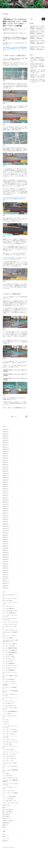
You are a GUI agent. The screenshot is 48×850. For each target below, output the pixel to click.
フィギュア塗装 (5, 773)
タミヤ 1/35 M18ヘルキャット (8, 665)
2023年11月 (4, 502)
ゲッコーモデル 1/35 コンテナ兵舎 (9, 626)
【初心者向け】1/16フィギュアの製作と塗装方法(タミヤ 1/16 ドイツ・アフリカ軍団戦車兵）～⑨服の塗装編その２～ (37, 27)
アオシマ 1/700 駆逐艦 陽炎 (8, 612)
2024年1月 (4, 497)
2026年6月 (4, 433)
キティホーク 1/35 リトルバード (9, 622)
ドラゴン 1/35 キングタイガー (8, 729)
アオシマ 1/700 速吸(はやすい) (8, 610)
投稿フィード (4, 836)
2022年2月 (4, 548)
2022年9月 (4, 532)
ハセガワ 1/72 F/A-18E (7, 749)
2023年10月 (4, 504)
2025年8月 (4, 455)
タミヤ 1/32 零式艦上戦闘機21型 (9, 652)
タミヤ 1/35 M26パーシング (8, 667)
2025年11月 (4, 449)
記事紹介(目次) (5, 822)
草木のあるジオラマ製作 (6, 820)
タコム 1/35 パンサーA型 (7, 645)
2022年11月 (4, 528)
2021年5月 (4, 568)
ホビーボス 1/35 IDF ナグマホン (9, 777)
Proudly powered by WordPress (8, 847)
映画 (3, 807)
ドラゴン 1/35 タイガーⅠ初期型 (9, 731)
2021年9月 (4, 559)
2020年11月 (4, 581)
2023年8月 (4, 508)
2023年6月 (4, 513)
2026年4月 (4, 438)
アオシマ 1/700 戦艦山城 (7, 608)
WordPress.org (5, 840)
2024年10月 (4, 477)
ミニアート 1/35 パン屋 (7, 790)
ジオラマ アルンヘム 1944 (7, 635)
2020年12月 (4, 579)
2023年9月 (4, 506)
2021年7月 (4, 563)
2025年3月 (4, 466)
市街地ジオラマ (5, 805)
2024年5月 (4, 488)
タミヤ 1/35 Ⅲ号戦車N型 (7, 679)
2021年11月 (4, 554)
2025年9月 (4, 453)
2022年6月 (4, 539)
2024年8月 (4, 482)
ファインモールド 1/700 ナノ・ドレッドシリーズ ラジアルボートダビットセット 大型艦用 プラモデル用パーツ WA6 (14, 199)
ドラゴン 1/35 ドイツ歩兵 (7, 733)
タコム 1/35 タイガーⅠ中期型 (8, 643)
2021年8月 (4, 561)
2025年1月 (4, 471)
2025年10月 (4, 451)
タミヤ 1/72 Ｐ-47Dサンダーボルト (9, 715)
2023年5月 (4, 515)
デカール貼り (4, 721)
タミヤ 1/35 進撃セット (7, 703)
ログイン (4, 834)
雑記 (3, 827)
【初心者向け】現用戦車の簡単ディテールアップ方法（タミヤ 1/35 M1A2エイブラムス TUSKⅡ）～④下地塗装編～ (37, 59)
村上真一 (32, 67)
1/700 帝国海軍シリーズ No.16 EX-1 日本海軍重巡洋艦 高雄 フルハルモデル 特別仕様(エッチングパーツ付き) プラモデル (15, 49)
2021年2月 (4, 574)
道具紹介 (4, 825)
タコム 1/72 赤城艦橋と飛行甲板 (9, 648)
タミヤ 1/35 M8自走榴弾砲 (7, 670)
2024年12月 (4, 473)
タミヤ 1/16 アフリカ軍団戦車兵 (9, 650)
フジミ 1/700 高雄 (6, 775)
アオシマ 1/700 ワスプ (7, 606)
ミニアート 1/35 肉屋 (6, 798)
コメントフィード (5, 838)
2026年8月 (4, 429)
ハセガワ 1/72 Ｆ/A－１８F (8, 754)
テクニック (4, 719)
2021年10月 (4, 557)
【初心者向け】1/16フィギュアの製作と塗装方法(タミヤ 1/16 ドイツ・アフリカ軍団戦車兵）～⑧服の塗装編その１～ (37, 32)
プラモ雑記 (8, 4)
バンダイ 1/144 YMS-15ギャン (8, 756)
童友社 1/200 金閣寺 (6, 809)
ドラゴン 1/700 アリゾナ (7, 739)
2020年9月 (4, 585)
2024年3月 (4, 493)
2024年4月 (4, 491)
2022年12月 (4, 526)
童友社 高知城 (5, 816)
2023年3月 (4, 519)
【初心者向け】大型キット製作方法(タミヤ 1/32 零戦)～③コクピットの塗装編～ (37, 81)
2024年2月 (4, 495)
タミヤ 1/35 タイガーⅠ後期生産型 (9, 687)
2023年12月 (4, 499)
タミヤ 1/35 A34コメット (7, 659)
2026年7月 (4, 431)
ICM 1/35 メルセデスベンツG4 (8, 598)
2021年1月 (4, 576)
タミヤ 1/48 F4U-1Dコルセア (8, 705)
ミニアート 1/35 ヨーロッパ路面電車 (9, 792)
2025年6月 (4, 460)
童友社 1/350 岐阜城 (6, 811)
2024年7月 (4, 484)
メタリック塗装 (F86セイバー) (8, 800)
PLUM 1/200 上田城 (6, 600)
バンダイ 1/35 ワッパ (6, 760)
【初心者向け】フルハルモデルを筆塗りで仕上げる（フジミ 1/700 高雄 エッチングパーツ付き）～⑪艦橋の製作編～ (15, 39)
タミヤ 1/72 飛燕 (6, 713)
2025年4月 (4, 464)
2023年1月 (4, 524)
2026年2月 (4, 442)
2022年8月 (4, 535)
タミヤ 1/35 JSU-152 (6, 661)
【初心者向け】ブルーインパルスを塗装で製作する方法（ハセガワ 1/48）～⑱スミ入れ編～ (37, 71)
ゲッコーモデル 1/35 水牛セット (9, 630)
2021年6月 (4, 565)
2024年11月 (4, 475)
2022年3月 (4, 546)
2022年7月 (4, 537)
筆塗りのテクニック (6, 818)
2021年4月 (4, 570)
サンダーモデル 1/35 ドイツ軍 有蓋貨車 (9, 632)
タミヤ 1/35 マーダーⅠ (7, 701)
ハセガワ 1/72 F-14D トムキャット (10, 746)
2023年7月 (4, 510)
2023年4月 (4, 517)
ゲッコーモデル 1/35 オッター (8, 624)
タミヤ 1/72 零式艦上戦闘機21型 (9, 711)
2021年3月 (4, 572)
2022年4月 (4, 543)
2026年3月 (4, 440)
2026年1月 (4, 444)
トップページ (4, 723)
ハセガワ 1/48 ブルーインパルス (9, 741)
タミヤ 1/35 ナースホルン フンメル (9, 697)
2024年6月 (4, 486)
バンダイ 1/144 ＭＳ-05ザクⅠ (8, 758)
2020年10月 (4, 583)
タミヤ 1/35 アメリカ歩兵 (7, 681)
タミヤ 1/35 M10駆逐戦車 (7, 663)
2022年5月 (4, 541)
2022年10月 (4, 530)
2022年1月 (4, 550)
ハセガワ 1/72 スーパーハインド (9, 751)
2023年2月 (4, 521)
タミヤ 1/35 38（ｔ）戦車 (7, 656)
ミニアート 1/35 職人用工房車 (8, 796)
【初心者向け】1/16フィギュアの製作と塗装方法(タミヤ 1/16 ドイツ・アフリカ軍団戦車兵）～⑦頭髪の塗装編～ (37, 37)
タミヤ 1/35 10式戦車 (7, 654)
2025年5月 (4, 462)
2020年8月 (4, 587)
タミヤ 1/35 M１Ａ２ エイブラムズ (9, 672)
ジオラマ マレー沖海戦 (6, 637)
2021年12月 (4, 552)
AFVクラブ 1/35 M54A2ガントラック (9, 594)
